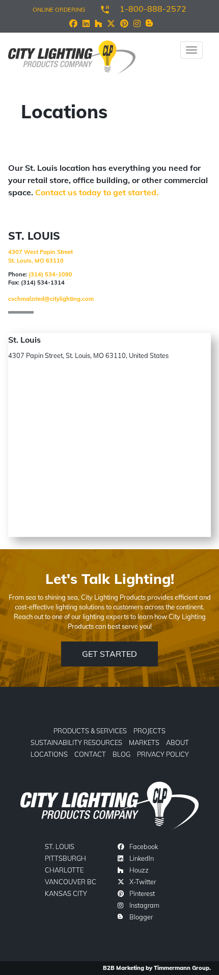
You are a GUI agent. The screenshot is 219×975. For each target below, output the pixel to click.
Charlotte (64, 870)
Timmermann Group (181, 967)
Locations (49, 754)
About (177, 742)
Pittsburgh (65, 858)
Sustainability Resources (76, 742)
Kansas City (66, 893)
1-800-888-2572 (153, 9)
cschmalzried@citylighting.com (51, 298)
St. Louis (59, 846)
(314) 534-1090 (50, 274)
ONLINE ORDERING (59, 9)
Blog (121, 754)
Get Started (109, 654)
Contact (90, 754)
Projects (149, 731)
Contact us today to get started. (96, 192)
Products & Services (90, 731)
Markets (144, 742)
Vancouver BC (70, 882)
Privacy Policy (163, 754)
